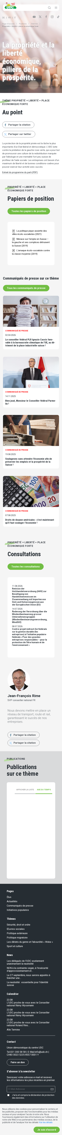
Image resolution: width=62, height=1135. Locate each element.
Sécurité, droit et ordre (18, 924)
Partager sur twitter (19, 134)
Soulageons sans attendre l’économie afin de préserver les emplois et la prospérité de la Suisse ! (28, 461)
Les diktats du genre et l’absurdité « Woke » (30, 942)
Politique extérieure (17, 933)
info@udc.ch (41, 1052)
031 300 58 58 (18, 1052)
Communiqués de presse (20, 905)
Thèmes (34, 24)
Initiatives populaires (18, 910)
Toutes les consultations (25, 566)
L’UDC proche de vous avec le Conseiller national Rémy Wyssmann (28, 1004)
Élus (9, 897)
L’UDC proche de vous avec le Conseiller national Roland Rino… (28, 1024)
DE (3, 17)
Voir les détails (46, 1122)
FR (9, 17)
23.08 (10, 999)
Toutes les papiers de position (28, 211)
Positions (22, 24)
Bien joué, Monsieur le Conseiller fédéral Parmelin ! (30, 402)
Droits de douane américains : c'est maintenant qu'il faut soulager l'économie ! (29, 521)
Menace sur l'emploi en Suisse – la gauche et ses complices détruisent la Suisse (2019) (31, 242)
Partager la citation (19, 124)
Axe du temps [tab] (44, 789)
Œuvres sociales (16, 929)
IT (15, 17)
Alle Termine (13, 1029)
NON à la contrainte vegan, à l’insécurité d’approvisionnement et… (27, 969)
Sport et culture (15, 946)
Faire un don (18, 1062)
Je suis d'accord (46, 1129)
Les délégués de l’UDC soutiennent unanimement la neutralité (25, 962)
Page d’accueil (8, 24)
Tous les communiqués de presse (26, 288)
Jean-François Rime (24, 696)
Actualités (12, 901)
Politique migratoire (17, 937)
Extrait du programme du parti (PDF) (20, 172)
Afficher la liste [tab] (25, 789)
